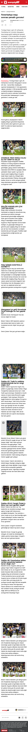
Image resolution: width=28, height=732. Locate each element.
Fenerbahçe (4, 32)
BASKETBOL (11, 6)
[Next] (19, 718)
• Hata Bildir (22, 730)
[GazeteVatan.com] (4, 730)
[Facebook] (23, 718)
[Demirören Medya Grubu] (21, 710)
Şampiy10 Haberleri (11, 11)
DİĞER (17, 6)
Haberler (3, 11)
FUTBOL (3, 6)
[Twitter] (26, 718)
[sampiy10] (5, 710)
